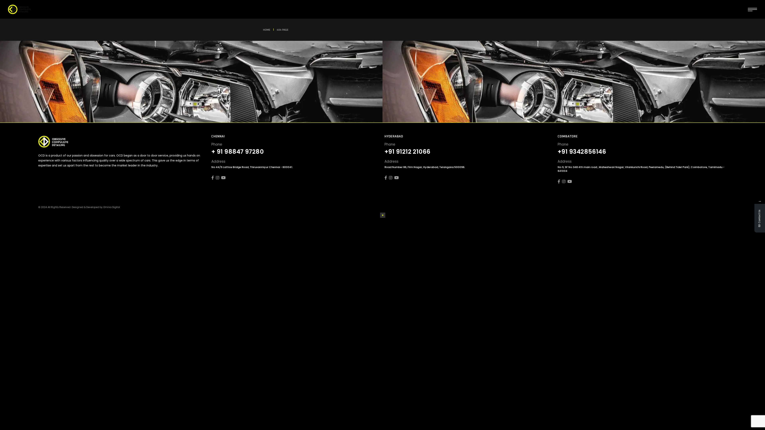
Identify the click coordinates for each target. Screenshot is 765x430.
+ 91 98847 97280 (237, 151)
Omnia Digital (111, 207)
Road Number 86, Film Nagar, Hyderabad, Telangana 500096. (424, 167)
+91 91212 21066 (407, 151)
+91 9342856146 (582, 151)
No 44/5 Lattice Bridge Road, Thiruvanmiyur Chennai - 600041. (252, 167)
